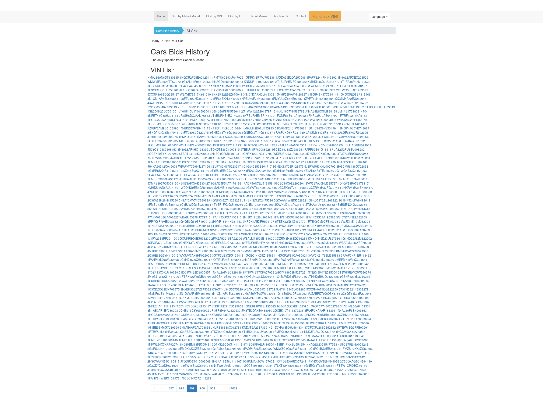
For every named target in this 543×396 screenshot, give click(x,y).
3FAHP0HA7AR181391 (319, 310)
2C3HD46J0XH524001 (195, 259)
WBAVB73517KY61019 (195, 94)
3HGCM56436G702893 (352, 166)
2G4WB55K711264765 (287, 370)
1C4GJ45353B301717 (257, 166)
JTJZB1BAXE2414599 (225, 162)
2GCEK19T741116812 (293, 187)
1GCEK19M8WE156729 (322, 226)
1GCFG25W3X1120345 (290, 340)
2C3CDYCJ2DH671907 (162, 365)
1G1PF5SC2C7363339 (225, 242)
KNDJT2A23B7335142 (257, 327)
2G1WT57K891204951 (353, 103)
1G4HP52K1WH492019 (354, 200)
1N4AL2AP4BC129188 (226, 272)
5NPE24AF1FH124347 (162, 306)
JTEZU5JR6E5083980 (226, 90)
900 (202, 388)
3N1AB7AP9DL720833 (260, 158)
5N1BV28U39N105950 (226, 365)
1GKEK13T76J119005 (225, 124)
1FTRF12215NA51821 (353, 115)
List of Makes (258, 16)
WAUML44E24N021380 (258, 247)
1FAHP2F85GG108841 (289, 217)
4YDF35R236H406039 (162, 192)
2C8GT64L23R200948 (356, 293)
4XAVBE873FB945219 (225, 234)
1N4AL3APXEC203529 (352, 77)
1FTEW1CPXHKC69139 (351, 365)
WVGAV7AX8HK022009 (195, 255)
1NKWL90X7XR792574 (163, 344)
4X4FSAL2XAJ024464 (257, 170)
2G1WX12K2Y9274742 (290, 226)
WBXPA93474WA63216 (320, 137)
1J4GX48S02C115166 (194, 170)
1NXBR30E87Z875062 (196, 289)
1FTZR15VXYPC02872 (163, 196)
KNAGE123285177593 (321, 344)
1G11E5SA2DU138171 (162, 268)
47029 (233, 388)
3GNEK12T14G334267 (257, 132)
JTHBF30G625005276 (162, 137)
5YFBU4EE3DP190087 (323, 158)
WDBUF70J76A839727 (257, 86)
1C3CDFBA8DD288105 (291, 196)
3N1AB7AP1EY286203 (162, 310)
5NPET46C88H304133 (162, 115)
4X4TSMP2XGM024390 (195, 145)
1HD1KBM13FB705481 (195, 344)
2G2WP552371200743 (287, 141)
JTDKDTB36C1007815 (224, 149)
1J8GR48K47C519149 (323, 94)
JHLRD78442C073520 (322, 247)
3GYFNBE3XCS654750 (227, 192)
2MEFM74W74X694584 (351, 259)
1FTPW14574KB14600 (322, 145)
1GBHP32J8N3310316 (355, 276)
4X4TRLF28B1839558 (226, 259)
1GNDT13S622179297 (288, 120)
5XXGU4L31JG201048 (259, 276)
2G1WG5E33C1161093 (351, 170)
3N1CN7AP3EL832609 (351, 217)
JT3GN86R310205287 (288, 315)
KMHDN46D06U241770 (324, 81)
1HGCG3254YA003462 (289, 90)
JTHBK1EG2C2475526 (257, 200)
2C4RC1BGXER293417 (195, 306)
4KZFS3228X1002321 (258, 192)
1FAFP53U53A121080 (162, 264)
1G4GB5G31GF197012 (195, 221)
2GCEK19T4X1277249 (162, 153)
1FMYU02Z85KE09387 (287, 98)
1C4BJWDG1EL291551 (195, 204)
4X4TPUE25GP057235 (257, 213)
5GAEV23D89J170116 (225, 370)
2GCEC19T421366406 (162, 124)
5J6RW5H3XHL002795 (320, 166)
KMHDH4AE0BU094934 (355, 145)
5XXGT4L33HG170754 (322, 264)
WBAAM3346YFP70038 (355, 242)
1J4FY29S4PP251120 (162, 238)
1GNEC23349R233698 (289, 323)
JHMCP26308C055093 (257, 209)
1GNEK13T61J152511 (319, 365)
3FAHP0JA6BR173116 (193, 285)
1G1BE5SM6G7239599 (163, 327)
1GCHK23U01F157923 (257, 315)
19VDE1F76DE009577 (225, 336)
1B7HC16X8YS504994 (322, 128)
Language (378, 16)
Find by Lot (235, 16)
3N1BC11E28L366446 (257, 217)
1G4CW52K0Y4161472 (259, 145)
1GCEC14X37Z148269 (195, 378)
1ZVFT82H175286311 (162, 298)
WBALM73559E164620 (258, 238)
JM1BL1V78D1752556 (257, 120)
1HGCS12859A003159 (162, 315)
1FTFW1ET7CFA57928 (258, 272)
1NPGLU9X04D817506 (259, 374)
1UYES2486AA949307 (354, 302)
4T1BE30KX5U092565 (225, 175)
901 (212, 388)
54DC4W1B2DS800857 (194, 272)
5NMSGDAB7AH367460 (257, 251)
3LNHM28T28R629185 (290, 264)
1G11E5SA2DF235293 (291, 293)
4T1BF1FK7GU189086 (227, 204)
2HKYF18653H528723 (290, 272)
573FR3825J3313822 (289, 137)
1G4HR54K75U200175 (288, 124)
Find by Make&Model (185, 16)
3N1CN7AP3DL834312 (289, 209)
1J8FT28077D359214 (194, 98)
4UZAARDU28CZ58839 (290, 247)
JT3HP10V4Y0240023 (194, 213)
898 (181, 388)
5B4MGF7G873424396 (195, 319)
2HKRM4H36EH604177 (358, 187)
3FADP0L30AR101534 (355, 306)
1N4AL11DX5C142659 (226, 86)
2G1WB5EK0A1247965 (320, 86)
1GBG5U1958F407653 (162, 336)
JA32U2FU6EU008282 (349, 149)
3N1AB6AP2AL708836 (195, 327)
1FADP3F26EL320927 (257, 348)
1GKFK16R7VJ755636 (259, 77)
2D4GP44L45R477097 (194, 86)
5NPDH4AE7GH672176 (322, 353)
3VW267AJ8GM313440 (322, 242)
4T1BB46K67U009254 (194, 336)
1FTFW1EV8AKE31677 (228, 319)
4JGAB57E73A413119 (194, 103)
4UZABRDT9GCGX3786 (324, 293)
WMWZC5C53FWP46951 (290, 348)
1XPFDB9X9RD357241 (290, 361)
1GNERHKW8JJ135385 (260, 306)
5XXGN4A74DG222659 (322, 289)
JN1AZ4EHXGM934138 (321, 111)
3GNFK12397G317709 (257, 153)
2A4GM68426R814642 (321, 132)
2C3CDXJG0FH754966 (163, 90)
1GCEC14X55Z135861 (259, 255)
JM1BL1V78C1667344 (227, 302)
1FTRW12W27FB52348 (196, 158)
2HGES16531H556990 (194, 162)
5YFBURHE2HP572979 (258, 242)
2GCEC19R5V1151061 (259, 281)
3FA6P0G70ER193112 (288, 259)
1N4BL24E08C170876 (227, 196)
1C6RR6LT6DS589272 (162, 281)
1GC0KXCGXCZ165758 (195, 192)
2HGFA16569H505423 (227, 179)
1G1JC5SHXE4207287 (319, 124)
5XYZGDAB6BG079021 (324, 319)
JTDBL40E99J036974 (320, 90)
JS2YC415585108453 (162, 149)
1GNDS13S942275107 (225, 247)
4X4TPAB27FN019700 (162, 103)
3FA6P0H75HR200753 (353, 247)
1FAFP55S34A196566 (320, 217)
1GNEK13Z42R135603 (323, 192)
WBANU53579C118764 (195, 374)
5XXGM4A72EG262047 (350, 98)
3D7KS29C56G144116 (227, 344)
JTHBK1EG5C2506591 (225, 213)
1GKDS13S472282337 (162, 226)
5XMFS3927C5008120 (162, 183)
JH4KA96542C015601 (162, 166)
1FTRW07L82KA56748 (292, 319)
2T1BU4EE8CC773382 (225, 170)
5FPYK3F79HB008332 (162, 221)
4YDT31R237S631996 (226, 209)
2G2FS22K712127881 (162, 348)
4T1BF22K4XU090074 (194, 120)
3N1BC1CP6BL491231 (225, 153)
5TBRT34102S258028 (194, 153)
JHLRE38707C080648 (226, 120)
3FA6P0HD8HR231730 (289, 132)
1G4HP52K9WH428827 (291, 94)
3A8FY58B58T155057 (256, 141)
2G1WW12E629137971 (257, 111)
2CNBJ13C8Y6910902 (194, 310)
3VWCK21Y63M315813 (324, 255)
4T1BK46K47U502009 (257, 331)
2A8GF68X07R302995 (352, 132)
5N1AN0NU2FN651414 (351, 124)
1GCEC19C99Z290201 (289, 183)
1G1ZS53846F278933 (320, 251)
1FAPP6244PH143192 (321, 77)
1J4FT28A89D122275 (194, 132)
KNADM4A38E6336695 (285, 107)
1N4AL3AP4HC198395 (193, 149)
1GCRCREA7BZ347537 (291, 302)
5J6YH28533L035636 (319, 259)
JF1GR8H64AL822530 (225, 310)
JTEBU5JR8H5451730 (194, 247)
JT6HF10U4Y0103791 (351, 175)
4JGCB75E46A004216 (353, 344)
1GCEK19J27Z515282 (322, 103)
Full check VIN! (325, 16)
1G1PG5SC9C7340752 (289, 234)
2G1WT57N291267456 (261, 187)
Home (161, 16)
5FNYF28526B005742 (354, 264)
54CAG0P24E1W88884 (290, 128)
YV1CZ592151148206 (259, 353)
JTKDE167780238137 (225, 141)
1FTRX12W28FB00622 (260, 319)
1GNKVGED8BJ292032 (194, 298)
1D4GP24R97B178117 (353, 183)
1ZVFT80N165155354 (319, 98)
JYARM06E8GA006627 (163, 217)
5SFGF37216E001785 (162, 242)
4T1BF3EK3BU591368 (291, 158)
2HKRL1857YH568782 (289, 111)
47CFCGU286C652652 (320, 327)
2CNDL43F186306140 (162, 340)
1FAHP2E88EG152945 (287, 285)
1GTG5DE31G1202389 (163, 86)
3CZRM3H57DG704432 (353, 315)
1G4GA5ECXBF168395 (292, 306)
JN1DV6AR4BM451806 (195, 293)
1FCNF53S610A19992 (290, 115)
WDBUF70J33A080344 (289, 153)
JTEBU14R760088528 (256, 149)
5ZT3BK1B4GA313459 (225, 315)
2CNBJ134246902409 (259, 204)
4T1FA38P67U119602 (355, 81)
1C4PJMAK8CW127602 (258, 361)
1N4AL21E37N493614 (352, 179)
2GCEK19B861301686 (227, 276)
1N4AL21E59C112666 (162, 285)
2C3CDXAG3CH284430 (356, 361)
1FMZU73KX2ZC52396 (357, 348)
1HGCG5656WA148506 (290, 103)
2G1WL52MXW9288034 (322, 209)
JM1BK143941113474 (162, 251)
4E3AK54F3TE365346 (319, 170)
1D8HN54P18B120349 (288, 170)
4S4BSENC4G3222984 (351, 204)
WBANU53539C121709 (259, 289)
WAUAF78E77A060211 (227, 374)
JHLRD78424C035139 (288, 357)
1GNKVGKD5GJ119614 (320, 175)
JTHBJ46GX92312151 (162, 323)
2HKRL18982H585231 (193, 107)
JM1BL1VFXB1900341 (352, 268)
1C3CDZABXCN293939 (257, 103)
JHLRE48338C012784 (226, 327)
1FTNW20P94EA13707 (228, 158)
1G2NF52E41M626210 (163, 293)
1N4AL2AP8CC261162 (258, 230)
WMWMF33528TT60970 (164, 81)
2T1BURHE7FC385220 (291, 81)
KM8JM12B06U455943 (258, 128)
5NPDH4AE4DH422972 (323, 230)
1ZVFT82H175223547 (226, 166)
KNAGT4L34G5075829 (227, 289)
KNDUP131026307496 (259, 81)
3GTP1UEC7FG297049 (226, 298)
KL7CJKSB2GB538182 (257, 268)
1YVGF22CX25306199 (256, 124)
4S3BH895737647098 (259, 264)
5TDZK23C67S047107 (225, 285)
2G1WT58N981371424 (351, 357)
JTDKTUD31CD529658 (227, 306)
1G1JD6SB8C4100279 (226, 323)
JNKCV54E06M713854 (355, 158)
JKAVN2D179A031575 (289, 204)
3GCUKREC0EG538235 (194, 238)
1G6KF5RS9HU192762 (319, 141)
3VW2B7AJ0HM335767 (321, 183)
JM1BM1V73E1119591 (162, 374)
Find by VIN (214, 16)
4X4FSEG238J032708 (194, 331)
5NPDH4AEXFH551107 (258, 221)
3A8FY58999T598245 (256, 336)
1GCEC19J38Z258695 (287, 149)
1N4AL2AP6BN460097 (322, 298)
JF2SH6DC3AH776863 (194, 115)
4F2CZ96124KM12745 (162, 247)
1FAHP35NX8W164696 (194, 323)
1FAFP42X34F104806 (289, 86)
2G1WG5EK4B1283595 (352, 90)
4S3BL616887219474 (223, 107)
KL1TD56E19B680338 (256, 370)
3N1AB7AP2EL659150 (226, 268)
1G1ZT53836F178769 (355, 230)
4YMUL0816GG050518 (290, 298)
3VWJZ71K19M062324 (354, 221)
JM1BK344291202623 (352, 285)
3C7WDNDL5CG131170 (355, 353)
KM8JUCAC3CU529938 (352, 251)
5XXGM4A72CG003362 (320, 336)
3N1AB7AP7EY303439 (224, 251)
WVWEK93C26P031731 (195, 302)
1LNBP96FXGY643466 (322, 281)
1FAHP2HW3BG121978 (163, 378)
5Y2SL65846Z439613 (162, 107)
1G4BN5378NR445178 (194, 128)
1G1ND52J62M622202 (356, 238)
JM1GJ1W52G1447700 (163, 276)
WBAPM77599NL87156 (194, 166)
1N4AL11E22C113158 (321, 340)
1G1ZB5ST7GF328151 (227, 353)
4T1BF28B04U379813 (380, 107)
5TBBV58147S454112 (258, 357)
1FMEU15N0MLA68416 (290, 213)
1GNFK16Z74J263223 (226, 200)
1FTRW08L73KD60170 (163, 319)
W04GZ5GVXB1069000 (163, 353)
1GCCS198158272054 (257, 365)
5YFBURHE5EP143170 (258, 115)
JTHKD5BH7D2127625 (323, 276)
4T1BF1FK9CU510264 (226, 128)
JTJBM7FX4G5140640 (162, 370)
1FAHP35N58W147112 (194, 357)
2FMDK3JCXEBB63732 (194, 348)
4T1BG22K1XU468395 (257, 323)
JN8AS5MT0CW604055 (259, 293)
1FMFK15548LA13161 (288, 331)
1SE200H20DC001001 (162, 111)
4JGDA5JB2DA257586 (291, 77)
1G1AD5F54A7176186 (226, 183)
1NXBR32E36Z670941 (227, 94)
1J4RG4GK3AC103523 (194, 141)
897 (171, 388)
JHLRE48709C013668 (254, 107)
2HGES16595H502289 (322, 213)
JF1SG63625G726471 (194, 90)
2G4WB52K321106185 (194, 281)
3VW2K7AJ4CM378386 (322, 234)
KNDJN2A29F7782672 (258, 298)
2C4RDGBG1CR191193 (227, 281)
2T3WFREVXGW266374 (354, 272)
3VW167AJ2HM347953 (195, 196)
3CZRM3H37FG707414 (325, 187)
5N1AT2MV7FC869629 (194, 200)
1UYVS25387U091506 (323, 374)
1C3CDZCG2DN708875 (163, 289)
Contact (301, 16)
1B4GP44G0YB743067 (353, 128)
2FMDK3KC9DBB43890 (320, 315)
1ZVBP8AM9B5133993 (162, 128)
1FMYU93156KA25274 (194, 137)
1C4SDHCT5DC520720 (258, 196)
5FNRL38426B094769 (194, 370)
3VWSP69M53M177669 (226, 230)
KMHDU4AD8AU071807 (163, 187)
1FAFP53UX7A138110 (226, 217)
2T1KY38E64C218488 (354, 234)
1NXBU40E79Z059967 (256, 175)
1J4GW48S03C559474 (194, 365)
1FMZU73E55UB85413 (163, 204)
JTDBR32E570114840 (258, 179)
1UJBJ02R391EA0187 (352, 86)
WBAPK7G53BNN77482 (290, 192)
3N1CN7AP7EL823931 (226, 293)
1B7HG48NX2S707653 (290, 242)
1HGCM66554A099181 (351, 331)
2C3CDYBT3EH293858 (289, 179)
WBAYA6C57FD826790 (352, 120)
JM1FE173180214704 (353, 111)
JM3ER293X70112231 (227, 145)
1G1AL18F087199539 (196, 81)
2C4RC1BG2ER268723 (324, 348)
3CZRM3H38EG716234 (291, 238)
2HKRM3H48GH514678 (194, 264)
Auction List (281, 16)
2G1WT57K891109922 (320, 323)
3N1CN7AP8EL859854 (162, 98)
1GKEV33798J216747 (194, 315)
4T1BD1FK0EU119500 (258, 344)
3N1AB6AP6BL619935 (162, 209)
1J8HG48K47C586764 (162, 230)
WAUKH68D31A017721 (290, 230)
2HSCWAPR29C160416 (163, 361)
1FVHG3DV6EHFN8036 (323, 361)
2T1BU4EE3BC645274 (194, 268)
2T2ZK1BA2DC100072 (226, 357)
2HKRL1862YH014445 (355, 209)
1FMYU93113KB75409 (194, 340)
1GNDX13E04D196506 (291, 374)
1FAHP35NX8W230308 (163, 259)
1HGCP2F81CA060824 (291, 255)
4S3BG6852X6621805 (354, 196)
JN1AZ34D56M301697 (354, 281)
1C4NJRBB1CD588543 (194, 226)
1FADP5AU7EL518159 (257, 183)
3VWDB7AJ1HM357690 (195, 209)
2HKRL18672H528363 (323, 196)
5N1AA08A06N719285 (193, 251)
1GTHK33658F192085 (353, 298)
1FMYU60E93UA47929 (227, 77)
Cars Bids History (167, 31)
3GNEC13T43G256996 (225, 132)
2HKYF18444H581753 (226, 221)
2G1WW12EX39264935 (320, 120)
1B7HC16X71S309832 (194, 124)
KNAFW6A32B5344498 (163, 158)
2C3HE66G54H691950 (225, 340)
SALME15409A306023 (229, 187)
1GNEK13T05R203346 (194, 242)
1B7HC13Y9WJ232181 (195, 353)
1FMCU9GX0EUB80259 (355, 192)
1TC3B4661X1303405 (351, 336)
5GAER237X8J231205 (162, 141)
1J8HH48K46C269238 (323, 302)
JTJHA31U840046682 (320, 204)
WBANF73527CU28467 (257, 234)
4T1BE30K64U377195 (226, 226)
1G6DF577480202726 (324, 306)
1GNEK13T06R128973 (288, 166)
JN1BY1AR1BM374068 (352, 340)
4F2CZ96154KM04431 (162, 302)
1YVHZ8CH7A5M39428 (227, 264)
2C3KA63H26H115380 (162, 200)
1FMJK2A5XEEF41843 (288, 268)
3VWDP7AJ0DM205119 (320, 285)
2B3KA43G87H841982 (320, 268)
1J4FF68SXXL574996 (224, 98)
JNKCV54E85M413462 (348, 107)
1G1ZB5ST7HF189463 (352, 162)
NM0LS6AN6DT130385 (163, 77)
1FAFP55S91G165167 (318, 149)
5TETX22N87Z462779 (290, 221)
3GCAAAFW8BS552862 (290, 200)
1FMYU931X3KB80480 (258, 302)
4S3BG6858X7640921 (259, 137)
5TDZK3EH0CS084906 (163, 213)
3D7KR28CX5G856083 (321, 153)
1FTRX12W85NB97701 (195, 276)
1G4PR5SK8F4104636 (162, 170)
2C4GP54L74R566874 (162, 175)
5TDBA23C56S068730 (289, 251)
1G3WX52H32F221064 (353, 137)
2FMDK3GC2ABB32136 (356, 226)
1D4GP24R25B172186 (256, 162)
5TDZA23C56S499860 (225, 331)
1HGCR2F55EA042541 (195, 77)
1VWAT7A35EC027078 (350, 370)
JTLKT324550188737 (288, 365)
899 (192, 388)
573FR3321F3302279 (353, 289)
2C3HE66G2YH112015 (163, 255)
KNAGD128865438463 (227, 81)
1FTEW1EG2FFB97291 (353, 327)
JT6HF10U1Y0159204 (194, 111)
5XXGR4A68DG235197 (163, 94)
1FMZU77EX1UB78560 (353, 323)
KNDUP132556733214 (287, 175)
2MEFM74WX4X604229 (226, 137)
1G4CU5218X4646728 (257, 340)
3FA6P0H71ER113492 (356, 255)
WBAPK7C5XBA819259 (258, 226)
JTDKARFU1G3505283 (195, 179)
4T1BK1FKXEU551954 (290, 344)
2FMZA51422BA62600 (162, 162)
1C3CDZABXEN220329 (354, 213)
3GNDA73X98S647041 (162, 132)
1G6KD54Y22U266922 (322, 200)
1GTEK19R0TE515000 (321, 272)
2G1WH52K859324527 (288, 162)
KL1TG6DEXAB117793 (225, 103)
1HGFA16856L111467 (226, 361)
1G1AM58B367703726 (226, 348)
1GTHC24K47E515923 (351, 141)
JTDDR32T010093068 (195, 361)
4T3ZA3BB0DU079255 (352, 153)
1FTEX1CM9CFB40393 (322, 221)
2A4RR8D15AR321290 (320, 162)
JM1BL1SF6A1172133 (321, 179)
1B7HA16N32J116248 (319, 357)
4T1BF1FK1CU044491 (194, 230)
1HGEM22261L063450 (162, 145)
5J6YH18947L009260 (290, 289)
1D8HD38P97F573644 (225, 111)
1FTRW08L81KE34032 (163, 331)
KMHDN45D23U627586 (324, 238)
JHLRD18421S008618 (317, 107)
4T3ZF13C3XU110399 (162, 272)
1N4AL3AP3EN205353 (351, 310)
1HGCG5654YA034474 (163, 120)
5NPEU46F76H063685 (255, 98)
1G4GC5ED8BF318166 (355, 94)
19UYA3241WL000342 (319, 370)
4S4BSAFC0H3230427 (194, 183)
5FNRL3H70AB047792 (322, 115)
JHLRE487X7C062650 (291, 281)
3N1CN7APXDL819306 (258, 94)
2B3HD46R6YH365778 (162, 234)
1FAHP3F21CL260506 (256, 285)
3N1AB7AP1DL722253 (257, 259)
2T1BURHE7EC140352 (226, 115)
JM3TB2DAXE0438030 (256, 310)
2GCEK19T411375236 (288, 310)
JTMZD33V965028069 (354, 374)
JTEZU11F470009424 (356, 319)
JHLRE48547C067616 (194, 175)
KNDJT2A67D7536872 (319, 331)
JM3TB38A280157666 (194, 234)
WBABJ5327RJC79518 (194, 217)
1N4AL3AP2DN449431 (287, 336)
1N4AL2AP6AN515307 (291, 145)
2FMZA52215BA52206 (226, 238)
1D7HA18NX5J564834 (288, 327)
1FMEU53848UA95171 (163, 179)
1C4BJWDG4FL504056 (291, 276)
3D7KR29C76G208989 (162, 357)
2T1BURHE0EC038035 (257, 90)
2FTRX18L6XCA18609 (290, 353)
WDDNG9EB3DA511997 (197, 187)
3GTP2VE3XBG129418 (227, 255)
